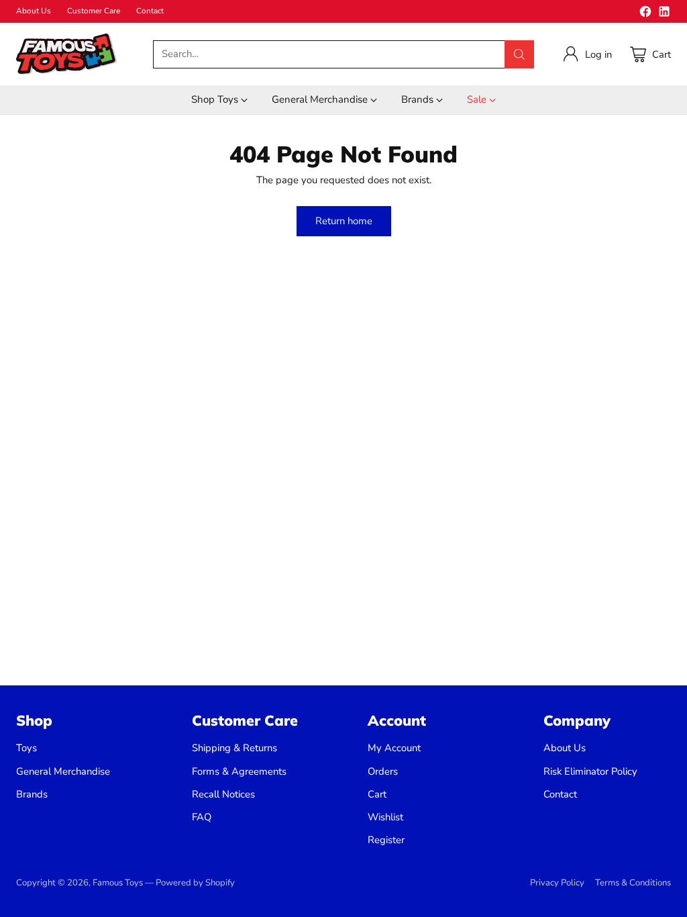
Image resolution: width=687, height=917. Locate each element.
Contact (560, 794)
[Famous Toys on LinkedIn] (664, 13)
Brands (32, 794)
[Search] (519, 54)
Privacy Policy (557, 883)
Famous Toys (118, 883)
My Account (394, 748)
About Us (564, 748)
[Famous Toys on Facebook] (645, 13)
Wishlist (385, 817)
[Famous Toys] (66, 54)
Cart (377, 794)
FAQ (201, 817)
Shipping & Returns (234, 748)
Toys (26, 748)
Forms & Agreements (239, 771)
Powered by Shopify (195, 883)
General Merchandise (63, 771)
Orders (383, 771)
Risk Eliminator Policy (590, 771)
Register (386, 840)
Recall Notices (223, 794)
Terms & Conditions (633, 883)
